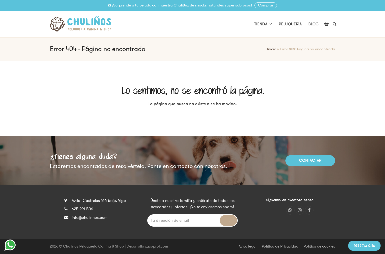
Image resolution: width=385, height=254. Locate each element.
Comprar (265, 5)
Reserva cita (364, 246)
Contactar (310, 160)
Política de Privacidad (280, 246)
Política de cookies (319, 246)
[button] (326, 24)
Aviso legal (247, 246)
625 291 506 (82, 209)
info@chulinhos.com (90, 217)
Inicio (271, 49)
